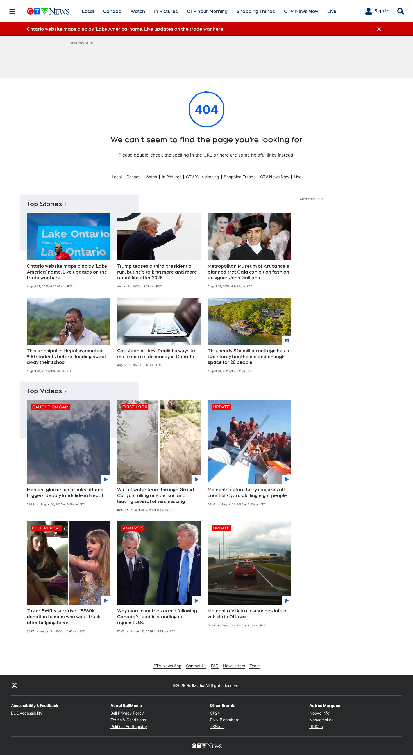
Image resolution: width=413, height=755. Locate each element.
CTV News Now (301, 11)
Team (254, 665)
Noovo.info (319, 713)
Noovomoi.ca (321, 719)
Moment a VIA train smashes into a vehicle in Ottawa (247, 613)
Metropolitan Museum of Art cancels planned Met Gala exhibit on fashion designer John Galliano (248, 272)
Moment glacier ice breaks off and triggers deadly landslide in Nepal (65, 492)
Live (331, 11)
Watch (138, 11)
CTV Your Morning (207, 11)
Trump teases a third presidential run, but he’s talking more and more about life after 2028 (157, 272)
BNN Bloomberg (225, 719)
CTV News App (167, 665)
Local (88, 11)
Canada (112, 11)
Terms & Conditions (128, 719)
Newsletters (234, 665)
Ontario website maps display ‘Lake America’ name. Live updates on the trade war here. (67, 272)
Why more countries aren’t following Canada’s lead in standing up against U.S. (157, 616)
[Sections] (12, 11)
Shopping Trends (256, 11)
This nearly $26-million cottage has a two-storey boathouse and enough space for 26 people (248, 356)
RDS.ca (316, 726)
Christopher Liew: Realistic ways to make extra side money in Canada (156, 353)
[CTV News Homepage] (48, 11)
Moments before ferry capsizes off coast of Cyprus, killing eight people (247, 492)
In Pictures (166, 11)
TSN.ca (217, 726)
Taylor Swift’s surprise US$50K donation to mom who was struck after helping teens (63, 616)
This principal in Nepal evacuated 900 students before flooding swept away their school (66, 356)
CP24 (215, 713)
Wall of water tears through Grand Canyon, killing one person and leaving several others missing (155, 495)
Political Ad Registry (128, 726)
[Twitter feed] (14, 685)
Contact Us (196, 665)
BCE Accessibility (26, 713)
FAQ (215, 665)
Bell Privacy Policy (127, 713)
